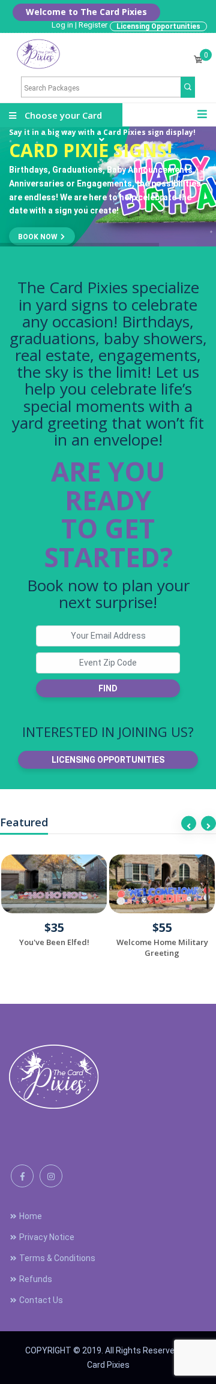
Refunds (35, 1279)
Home (30, 1216)
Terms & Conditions (57, 1258)
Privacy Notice (46, 1237)
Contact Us (41, 1300)
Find (108, 688)
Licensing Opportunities (158, 26)
